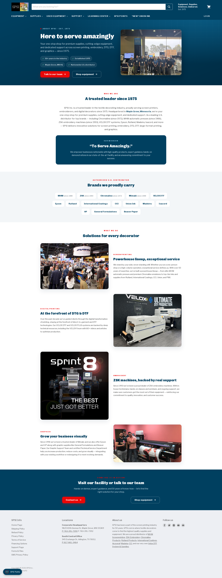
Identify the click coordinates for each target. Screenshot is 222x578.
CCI (130, 543)
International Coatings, (147, 540)
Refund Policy (17, 532)
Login (207, 16)
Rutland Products (129, 540)
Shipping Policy (18, 529)
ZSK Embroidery (133, 537)
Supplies (35, 16)
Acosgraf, (116, 543)
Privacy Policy (17, 536)
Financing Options (19, 543)
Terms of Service (18, 540)
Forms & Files (17, 551)
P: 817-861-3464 (70, 542)
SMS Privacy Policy (19, 555)
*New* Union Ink (141, 16)
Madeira (124, 543)
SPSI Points (121, 16)
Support (77, 16)
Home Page (16, 525)
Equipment (18, 16)
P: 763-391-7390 (70, 531)
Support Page (17, 547)
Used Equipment (56, 16)
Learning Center (98, 16)
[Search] (169, 7)
